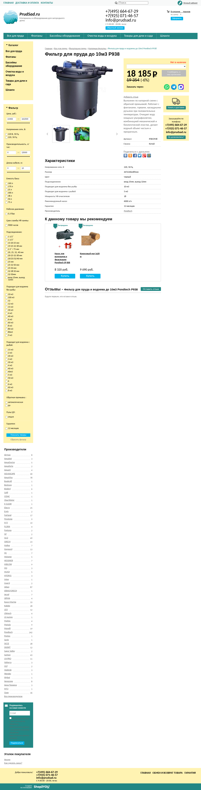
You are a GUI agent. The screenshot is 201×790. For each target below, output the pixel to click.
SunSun (7, 655)
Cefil (6, 493)
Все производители (13, 696)
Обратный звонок (115, 28)
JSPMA (7, 598)
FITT (6, 523)
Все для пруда (14, 51)
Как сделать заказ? (13, 763)
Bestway (8, 485)
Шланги (10, 90)
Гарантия (190, 773)
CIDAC (7, 496)
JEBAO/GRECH (10, 591)
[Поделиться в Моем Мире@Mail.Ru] (149, 155)
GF (5, 534)
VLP (6, 666)
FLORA (7, 527)
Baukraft (8, 481)
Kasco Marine (10, 602)
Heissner (8, 557)
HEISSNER (8, 560)
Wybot (7, 677)
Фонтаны (11, 57)
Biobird (7, 489)
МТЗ (6, 689)
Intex (6, 579)
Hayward (8, 549)
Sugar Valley (9, 651)
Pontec (7, 636)
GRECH (7, 542)
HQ (5, 568)
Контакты (47, 3)
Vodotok (7, 670)
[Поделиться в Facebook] (135, 155)
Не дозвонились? (176, 137)
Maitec (7, 621)
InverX (7, 583)
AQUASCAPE (9, 474)
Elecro (7, 508)
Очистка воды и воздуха (15, 73)
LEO (6, 610)
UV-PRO (7, 659)
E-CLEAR (8, 504)
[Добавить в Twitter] (139, 155)
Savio (6, 640)
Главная (8, 3)
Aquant (7, 470)
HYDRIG (7, 576)
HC (5, 553)
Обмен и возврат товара (167, 773)
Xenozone (8, 681)
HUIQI (7, 572)
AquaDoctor (9, 462)
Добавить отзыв (131, 97)
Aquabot (8, 459)
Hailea (7, 545)
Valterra (7, 662)
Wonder (7, 674)
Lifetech (7, 613)
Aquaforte (8, 466)
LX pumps (8, 617)
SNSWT (7, 647)
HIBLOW (8, 564)
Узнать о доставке (176, 107)
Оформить (177, 18)
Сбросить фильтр (18, 440)
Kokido (7, 606)
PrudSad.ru (29, 14)
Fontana (7, 530)
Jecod (6, 594)
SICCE (6, 644)
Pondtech (8, 632)
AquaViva (8, 477)
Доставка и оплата (27, 3)
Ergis (6, 511)
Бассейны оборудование (14, 64)
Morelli (7, 628)
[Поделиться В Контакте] (125, 155)
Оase (6, 693)
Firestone (8, 519)
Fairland (7, 515)
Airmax (7, 455)
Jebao (6, 587)
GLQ (6, 538)
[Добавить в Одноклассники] (130, 155)
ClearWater (9, 500)
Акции (7, 760)
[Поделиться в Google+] (144, 155)
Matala (7, 625)
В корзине (180, 12)
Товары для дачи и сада (16, 83)
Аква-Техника (10, 685)
